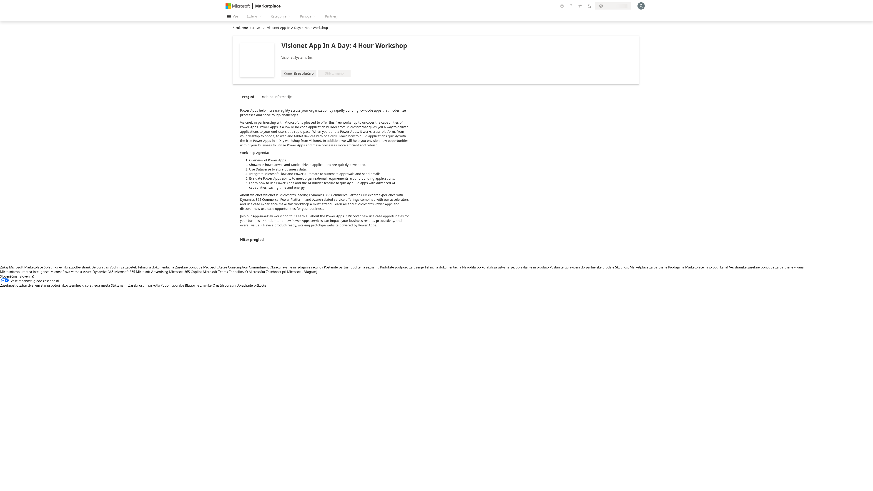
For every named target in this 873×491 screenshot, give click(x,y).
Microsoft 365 (124, 271)
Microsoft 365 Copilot (185, 271)
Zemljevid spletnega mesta (89, 285)
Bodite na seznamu (365, 267)
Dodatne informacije (276, 97)
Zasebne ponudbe (188, 267)
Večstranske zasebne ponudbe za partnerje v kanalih (768, 267)
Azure (87, 271)
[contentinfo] (264, 28)
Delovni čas (100, 267)
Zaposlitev (236, 271)
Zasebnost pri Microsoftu (284, 271)
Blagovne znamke (198, 285)
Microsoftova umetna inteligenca (25, 271)
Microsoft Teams (215, 271)
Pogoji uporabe (172, 285)
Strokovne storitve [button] (246, 27)
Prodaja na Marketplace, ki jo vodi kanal (698, 267)
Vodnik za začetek (123, 267)
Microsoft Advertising (152, 271)
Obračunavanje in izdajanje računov (296, 267)
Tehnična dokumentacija (156, 267)
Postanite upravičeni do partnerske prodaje (582, 267)
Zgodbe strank (79, 267)
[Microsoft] (238, 6)
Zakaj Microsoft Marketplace (21, 267)
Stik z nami (119, 285)
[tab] (249, 97)
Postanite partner (337, 267)
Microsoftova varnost (66, 271)
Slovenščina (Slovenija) (17, 276)
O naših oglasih (224, 285)
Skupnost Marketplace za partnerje (641, 267)
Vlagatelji (311, 271)
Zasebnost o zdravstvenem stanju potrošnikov (34, 285)
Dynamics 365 (103, 271)
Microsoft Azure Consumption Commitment (236, 267)
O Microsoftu (255, 271)
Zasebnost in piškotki (144, 285)
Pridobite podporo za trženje (402, 267)
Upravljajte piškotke (251, 285)
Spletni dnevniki (56, 267)
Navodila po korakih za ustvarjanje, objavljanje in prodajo (505, 267)
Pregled (248, 97)
